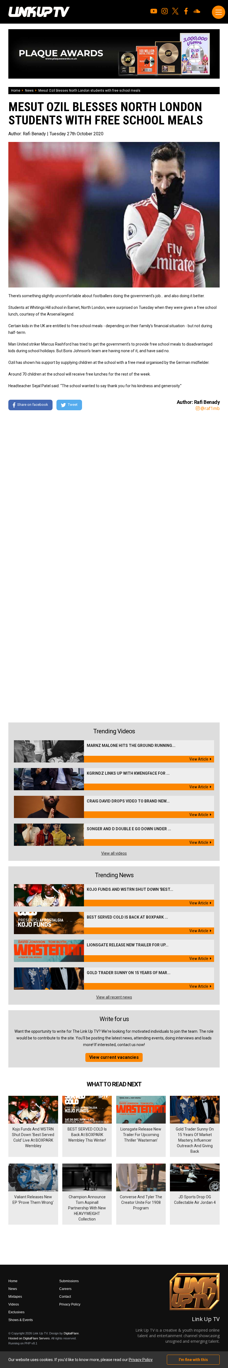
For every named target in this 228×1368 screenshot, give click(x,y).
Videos (13, 1304)
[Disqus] (114, 490)
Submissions (69, 1281)
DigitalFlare (71, 1333)
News (29, 90)
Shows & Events (20, 1320)
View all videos (114, 853)
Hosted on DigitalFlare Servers (29, 1338)
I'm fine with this (193, 1359)
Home (15, 90)
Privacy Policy (69, 1304)
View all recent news (114, 997)
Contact (65, 1297)
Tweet (73, 404)
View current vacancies (114, 1057)
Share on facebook (32, 404)
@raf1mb (210, 408)
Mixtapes (15, 1297)
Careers (65, 1289)
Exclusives (16, 1312)
